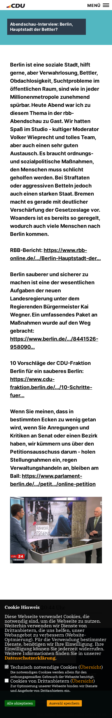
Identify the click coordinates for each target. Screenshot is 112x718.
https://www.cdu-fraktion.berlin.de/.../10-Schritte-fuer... (51, 387)
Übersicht (90, 667)
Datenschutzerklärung (30, 658)
